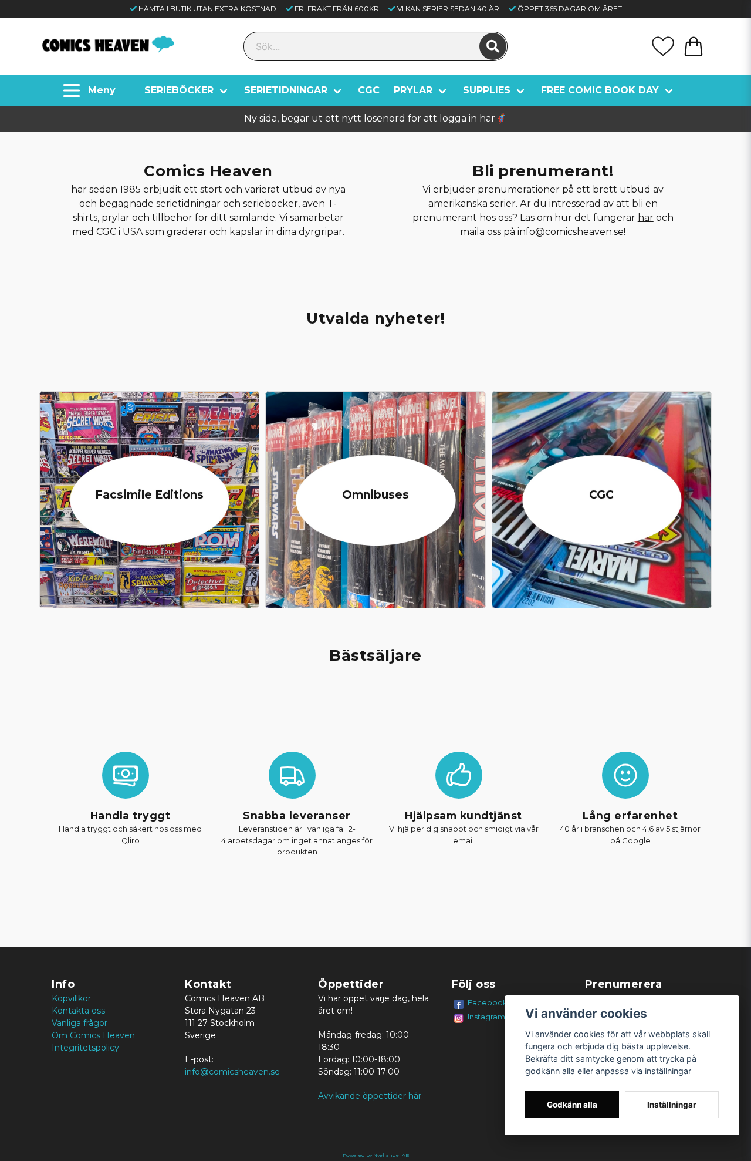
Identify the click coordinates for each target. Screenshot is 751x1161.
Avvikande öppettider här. (370, 1096)
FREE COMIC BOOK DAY (600, 90)
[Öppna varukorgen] (693, 46)
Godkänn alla (572, 1104)
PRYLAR (413, 90)
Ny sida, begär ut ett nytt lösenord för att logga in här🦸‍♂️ (375, 118)
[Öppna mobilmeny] (90, 90)
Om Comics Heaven (93, 1035)
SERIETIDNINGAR (285, 90)
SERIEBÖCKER (179, 90)
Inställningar (671, 1104)
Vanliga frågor (79, 1023)
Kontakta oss (78, 1010)
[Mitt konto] (663, 46)
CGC (369, 90)
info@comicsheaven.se (232, 1071)
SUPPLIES (486, 90)
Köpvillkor (71, 998)
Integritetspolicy (85, 1047)
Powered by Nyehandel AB (376, 1155)
